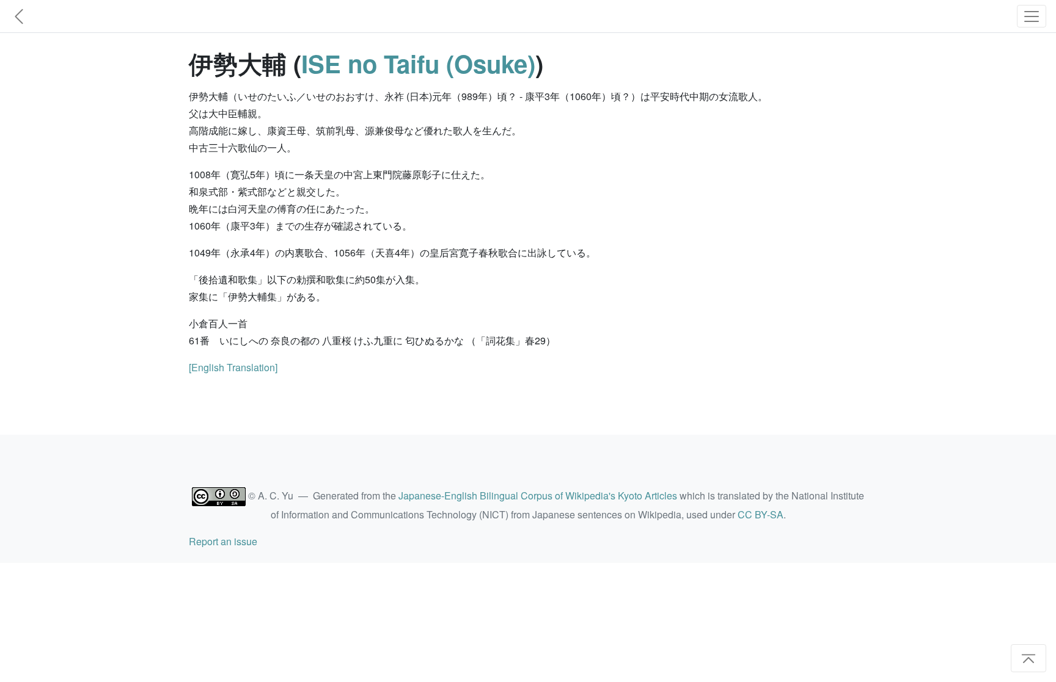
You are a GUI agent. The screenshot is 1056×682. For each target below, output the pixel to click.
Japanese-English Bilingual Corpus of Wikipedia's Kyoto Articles (537, 495)
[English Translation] (233, 367)
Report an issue (223, 541)
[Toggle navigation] (1031, 16)
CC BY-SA (760, 514)
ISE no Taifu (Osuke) (418, 63)
